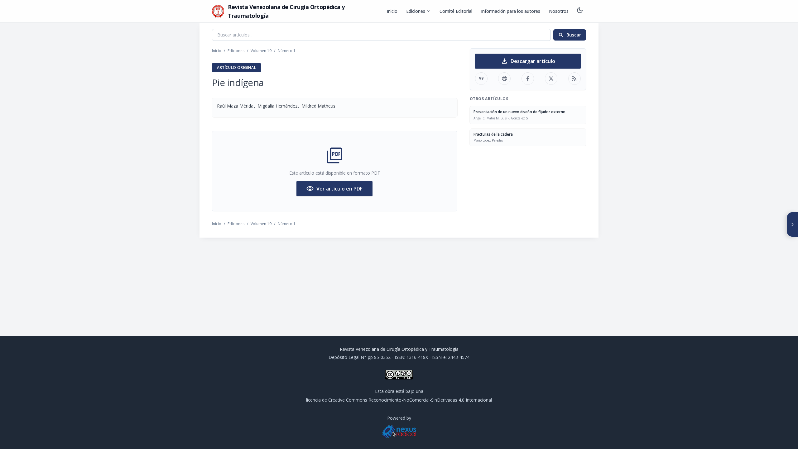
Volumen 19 (261, 50)
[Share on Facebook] (528, 78)
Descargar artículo (528, 61)
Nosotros (559, 11)
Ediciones (418, 11)
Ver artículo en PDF (334, 188)
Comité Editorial (456, 11)
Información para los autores (510, 11)
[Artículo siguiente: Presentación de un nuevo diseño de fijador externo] (792, 224)
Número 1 (287, 50)
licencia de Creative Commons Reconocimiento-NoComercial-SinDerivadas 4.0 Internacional (399, 400)
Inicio (392, 11)
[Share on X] (551, 78)
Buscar (569, 34)
